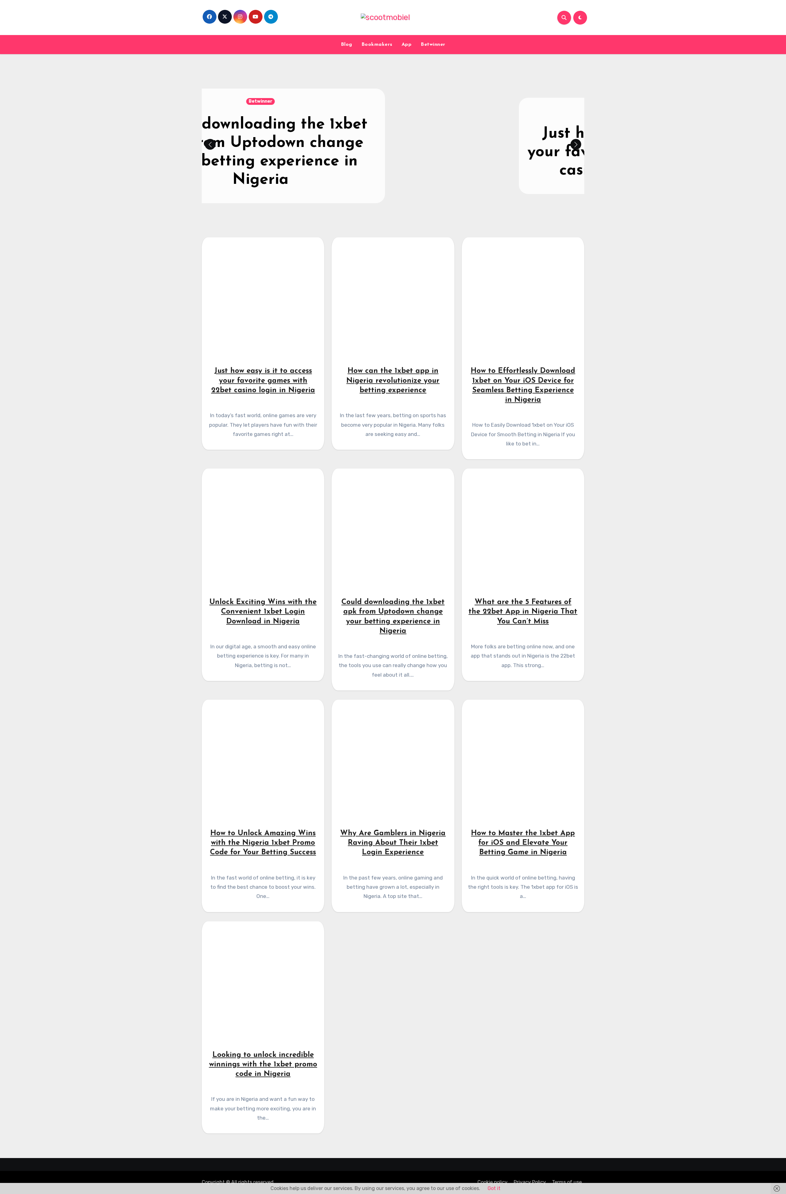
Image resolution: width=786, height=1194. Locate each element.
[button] (575, 144)
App (407, 44)
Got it (494, 1188)
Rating (392, 110)
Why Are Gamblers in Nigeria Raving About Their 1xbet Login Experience (393, 843)
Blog (346, 44)
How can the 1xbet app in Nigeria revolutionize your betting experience (392, 380)
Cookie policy (492, 1182)
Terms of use (567, 1182)
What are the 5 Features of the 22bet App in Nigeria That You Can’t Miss (523, 612)
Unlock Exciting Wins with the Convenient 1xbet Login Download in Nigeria (263, 612)
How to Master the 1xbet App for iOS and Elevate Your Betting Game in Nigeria (523, 843)
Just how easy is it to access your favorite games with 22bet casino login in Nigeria (392, 152)
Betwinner (433, 44)
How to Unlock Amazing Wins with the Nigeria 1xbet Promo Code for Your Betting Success (263, 843)
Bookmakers (376, 44)
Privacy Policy (530, 1182)
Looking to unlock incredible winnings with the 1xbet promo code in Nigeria (263, 1064)
